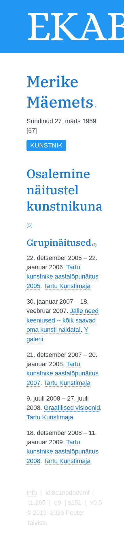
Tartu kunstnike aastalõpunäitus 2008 (62, 451)
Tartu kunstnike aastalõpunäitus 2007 (62, 373)
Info (31, 492)
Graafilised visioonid (72, 407)
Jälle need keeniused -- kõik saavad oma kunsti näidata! (62, 320)
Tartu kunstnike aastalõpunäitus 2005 (62, 276)
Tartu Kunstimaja (67, 286)
